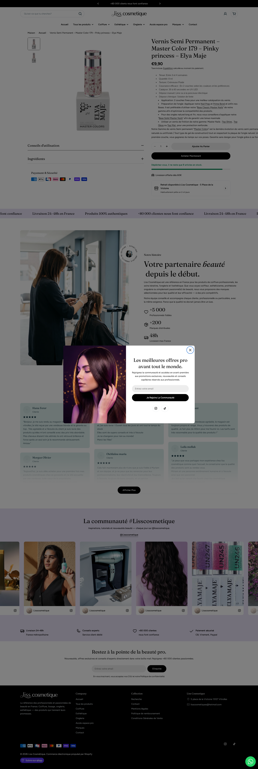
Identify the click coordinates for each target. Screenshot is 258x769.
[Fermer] (190, 350)
